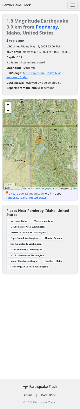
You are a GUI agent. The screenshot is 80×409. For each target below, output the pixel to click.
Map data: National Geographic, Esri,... (41, 188)
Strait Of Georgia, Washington (26, 249)
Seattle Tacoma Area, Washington (28, 232)
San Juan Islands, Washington (26, 243)
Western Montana (43, 220)
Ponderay (47, 27)
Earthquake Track (16, 5)
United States (38, 197)
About (28, 395)
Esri (75, 188)
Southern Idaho (53, 261)
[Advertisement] (40, 324)
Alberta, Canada (53, 238)
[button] (40, 138)
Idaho (23, 197)
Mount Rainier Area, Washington (27, 226)
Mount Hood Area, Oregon (24, 261)
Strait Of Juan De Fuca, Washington (29, 266)
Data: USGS (48, 395)
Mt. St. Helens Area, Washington (27, 255)
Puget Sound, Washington (24, 238)
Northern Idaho (18, 220)
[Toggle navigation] (72, 5)
